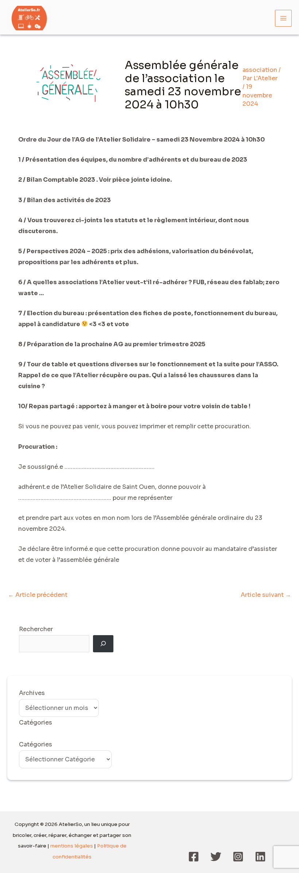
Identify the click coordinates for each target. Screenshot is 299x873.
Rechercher (36, 629)
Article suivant (266, 595)
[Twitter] (215, 856)
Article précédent (37, 595)
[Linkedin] (260, 856)
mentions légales (71, 846)
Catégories (35, 744)
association (259, 70)
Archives (32, 693)
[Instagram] (238, 856)
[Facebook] (193, 856)
